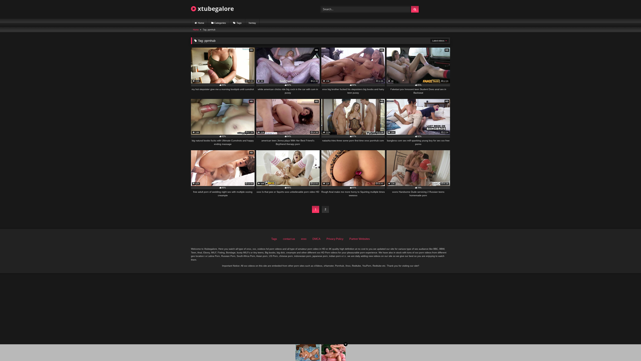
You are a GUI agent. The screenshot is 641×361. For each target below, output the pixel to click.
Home (201, 23)
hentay (252, 23)
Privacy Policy (335, 238)
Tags (239, 23)
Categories (220, 23)
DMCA (316, 238)
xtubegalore (215, 9)
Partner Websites (359, 238)
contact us (289, 238)
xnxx (303, 238)
